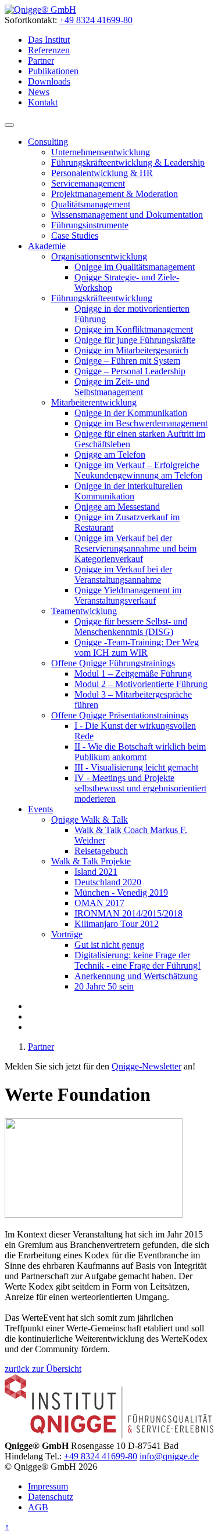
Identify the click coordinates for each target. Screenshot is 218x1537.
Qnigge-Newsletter (146, 1066)
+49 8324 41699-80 (96, 20)
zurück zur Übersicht (43, 1369)
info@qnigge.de (169, 1456)
